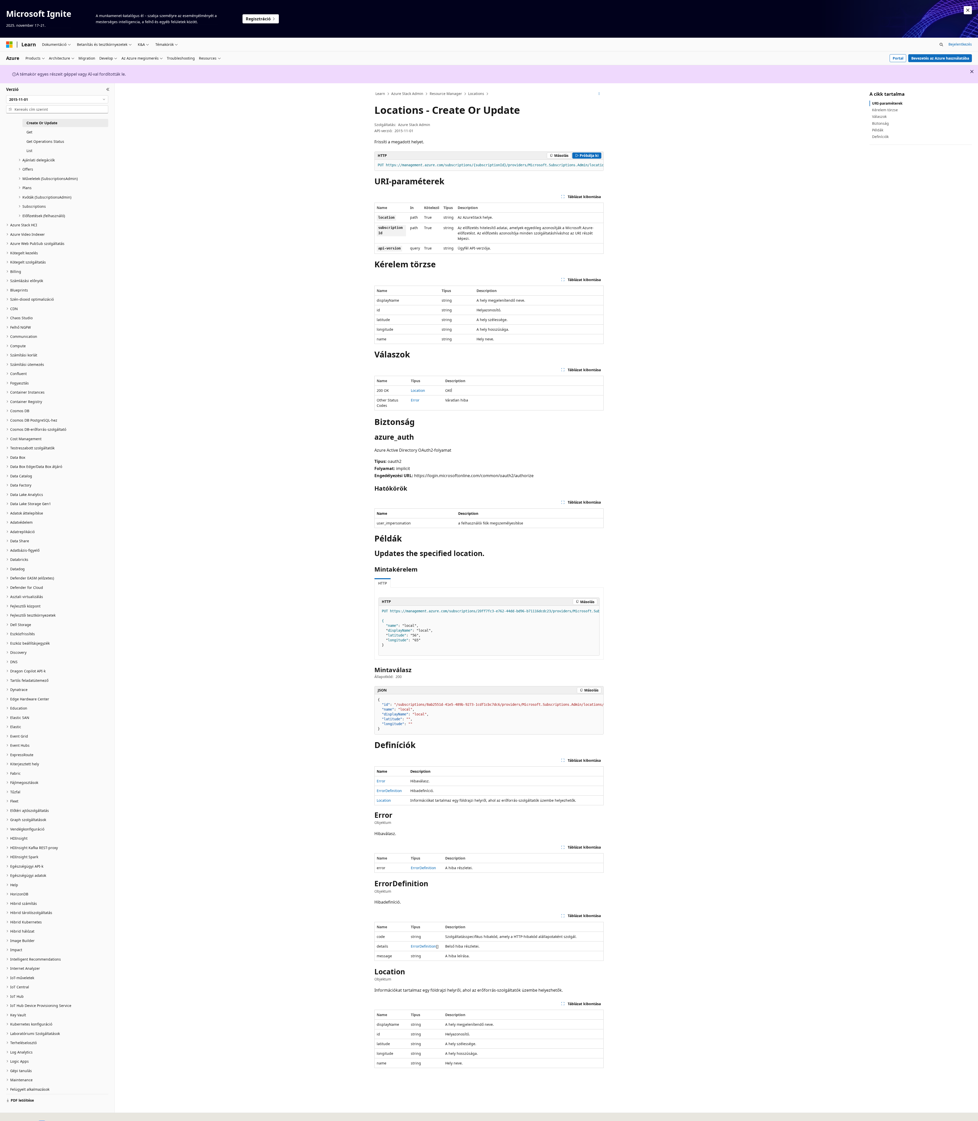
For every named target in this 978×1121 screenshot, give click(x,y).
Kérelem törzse (885, 109)
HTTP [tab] (382, 583)
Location (418, 390)
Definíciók (880, 136)
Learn (380, 93)
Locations (476, 93)
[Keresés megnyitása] (941, 44)
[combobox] (57, 99)
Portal (898, 58)
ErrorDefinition (389, 790)
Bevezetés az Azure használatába (940, 58)
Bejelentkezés (960, 44)
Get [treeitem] (29, 132)
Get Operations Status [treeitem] (45, 141)
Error (415, 400)
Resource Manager (446, 93)
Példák (877, 130)
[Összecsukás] (107, 89)
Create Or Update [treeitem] (41, 122)
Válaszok (879, 116)
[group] (489, 165)
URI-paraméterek (887, 103)
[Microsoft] (9, 44)
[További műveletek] (599, 94)
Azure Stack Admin (407, 93)
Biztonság (880, 123)
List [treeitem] (29, 150)
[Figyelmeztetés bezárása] (968, 10)
